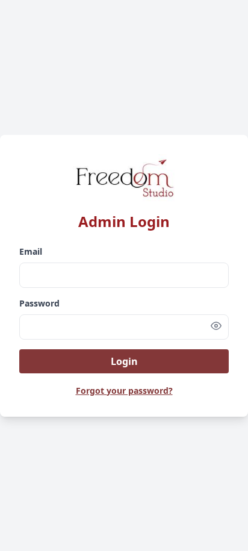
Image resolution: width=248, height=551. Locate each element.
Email (30, 251)
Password (39, 303)
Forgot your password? (124, 390)
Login (124, 361)
